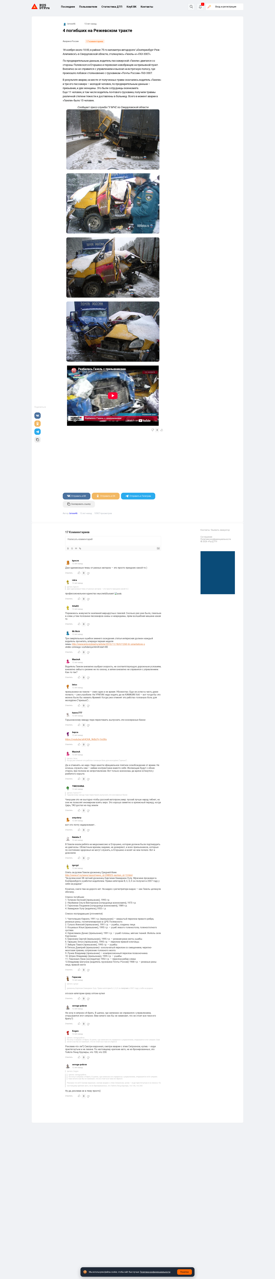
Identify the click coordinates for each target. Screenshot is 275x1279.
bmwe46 (71, 24)
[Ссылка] (80, 548)
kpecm (75, 560)
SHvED (75, 606)
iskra (74, 580)
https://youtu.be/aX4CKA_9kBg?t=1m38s (86, 739)
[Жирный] (68, 548)
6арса (75, 732)
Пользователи (88, 6)
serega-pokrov (79, 1005)
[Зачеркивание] (72, 548)
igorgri (75, 865)
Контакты (147, 6)
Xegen (75, 1031)
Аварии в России (71, 41)
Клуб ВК (131, 6)
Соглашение (206, 537)
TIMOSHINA (78, 786)
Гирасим (76, 977)
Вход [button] (225, 6)
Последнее (68, 6)
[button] (200, 6)
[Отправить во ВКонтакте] (37, 415)
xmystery (76, 817)
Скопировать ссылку (81, 504)
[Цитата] (76, 548)
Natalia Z (76, 837)
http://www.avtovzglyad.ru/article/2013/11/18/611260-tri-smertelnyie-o (108, 644)
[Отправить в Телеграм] (37, 431)
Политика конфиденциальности (216, 539)
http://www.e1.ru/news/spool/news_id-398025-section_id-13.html (98, 875)
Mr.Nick (76, 631)
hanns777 (77, 712)
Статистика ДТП (111, 6)
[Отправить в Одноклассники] (37, 423)
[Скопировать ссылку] (37, 440)
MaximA (76, 659)
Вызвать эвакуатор (220, 530)
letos (74, 684)
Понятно (184, 1272)
